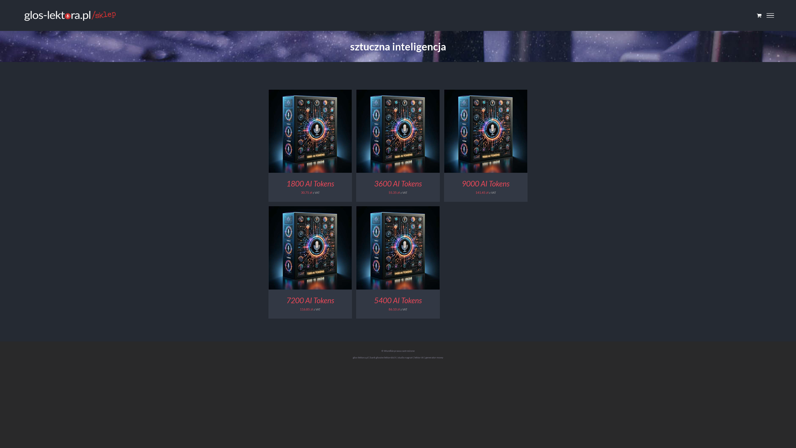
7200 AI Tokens (310, 300)
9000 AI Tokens (486, 183)
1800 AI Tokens (310, 183)
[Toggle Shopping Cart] (759, 15)
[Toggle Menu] (770, 15)
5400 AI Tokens (398, 300)
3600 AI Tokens (398, 183)
